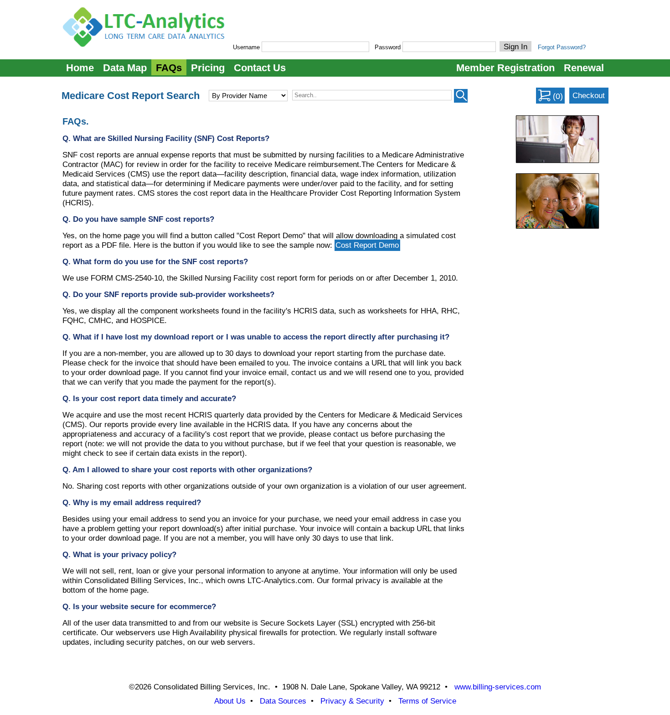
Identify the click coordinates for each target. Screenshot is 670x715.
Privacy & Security (352, 701)
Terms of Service (427, 701)
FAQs (169, 67)
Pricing (208, 67)
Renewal (584, 67)
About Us (230, 701)
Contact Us (260, 67)
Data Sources (283, 701)
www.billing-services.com (497, 687)
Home (80, 67)
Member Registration (505, 67)
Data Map (125, 67)
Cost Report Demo (367, 245)
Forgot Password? (562, 47)
